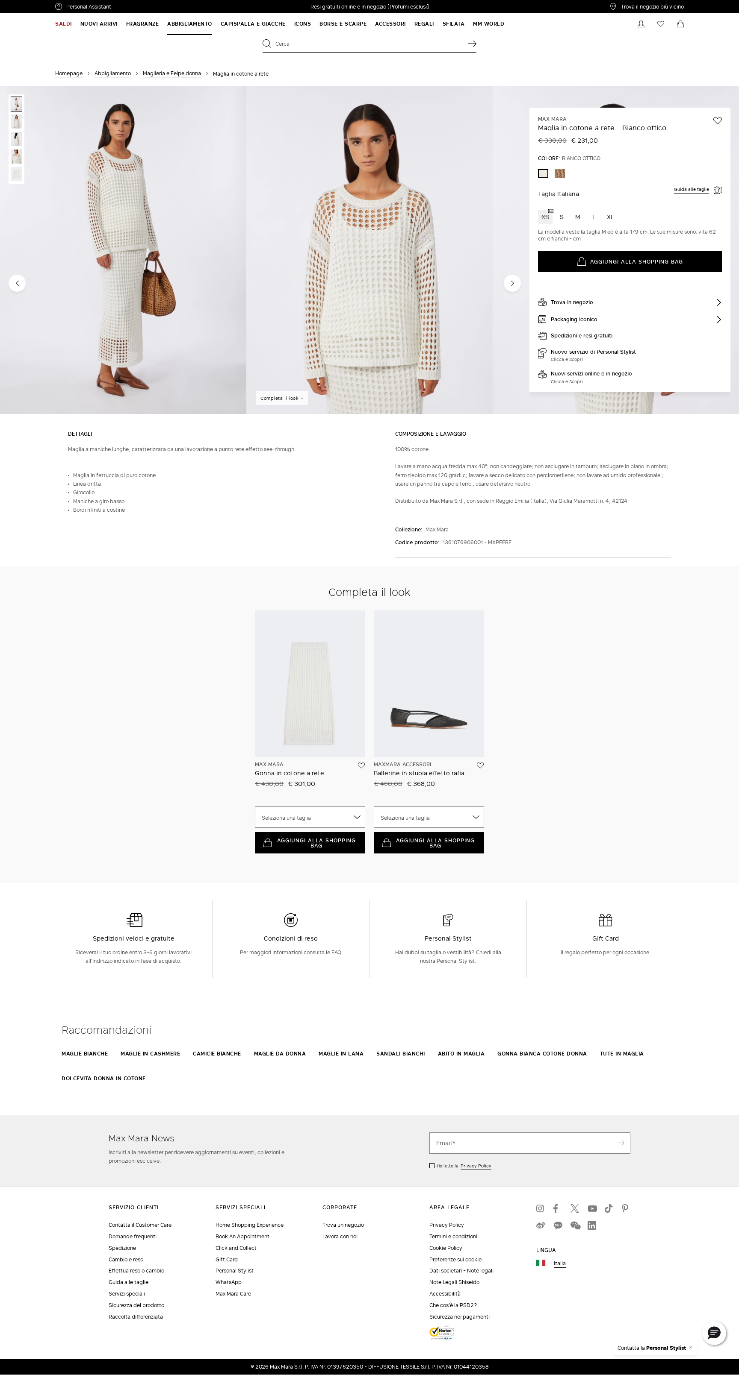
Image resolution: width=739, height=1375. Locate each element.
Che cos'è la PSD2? (453, 1305)
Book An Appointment (242, 1236)
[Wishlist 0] (660, 24)
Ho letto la (464, 1165)
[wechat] (575, 1225)
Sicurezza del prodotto (136, 1305)
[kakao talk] (557, 1225)
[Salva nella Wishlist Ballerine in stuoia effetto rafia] (480, 765)
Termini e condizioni (453, 1236)
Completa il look (279, 398)
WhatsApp (229, 1282)
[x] (575, 1208)
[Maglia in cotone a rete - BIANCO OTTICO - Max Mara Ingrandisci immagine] (123, 250)
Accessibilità (445, 1293)
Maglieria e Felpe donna (172, 73)
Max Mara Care (233, 1293)
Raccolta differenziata (136, 1316)
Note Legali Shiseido (454, 1282)
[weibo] (540, 1225)
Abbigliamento (113, 73)
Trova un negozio (343, 1224)
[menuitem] (63, 24)
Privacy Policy (476, 1165)
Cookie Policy (445, 1248)
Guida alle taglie (691, 189)
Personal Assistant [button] (124, 8)
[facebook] (557, 1208)
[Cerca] (472, 43)
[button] (714, 1333)
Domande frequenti (133, 1236)
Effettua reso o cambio (136, 1270)
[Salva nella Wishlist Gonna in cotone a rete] (361, 765)
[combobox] (310, 817)
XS (545, 216)
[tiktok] (609, 1208)
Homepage (69, 73)
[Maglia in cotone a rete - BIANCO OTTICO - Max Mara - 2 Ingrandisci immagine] (369, 250)
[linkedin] (592, 1225)
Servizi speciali (127, 1293)
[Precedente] (17, 283)
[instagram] (540, 1208)
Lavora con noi (340, 1236)
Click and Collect (236, 1248)
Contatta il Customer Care (140, 1224)
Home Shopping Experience (250, 1224)
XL (610, 216)
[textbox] (310, 817)
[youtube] (592, 1208)
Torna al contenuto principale (43, 5)
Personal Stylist (235, 1270)
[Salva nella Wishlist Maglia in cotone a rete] (717, 120)
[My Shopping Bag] (680, 24)
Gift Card (227, 1259)
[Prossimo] (512, 283)
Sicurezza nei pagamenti (459, 1316)
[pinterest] (626, 1208)
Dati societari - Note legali (461, 1270)
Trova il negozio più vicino (652, 6)
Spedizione (122, 1248)
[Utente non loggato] (641, 24)
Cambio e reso (126, 1259)
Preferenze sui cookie (455, 1259)
